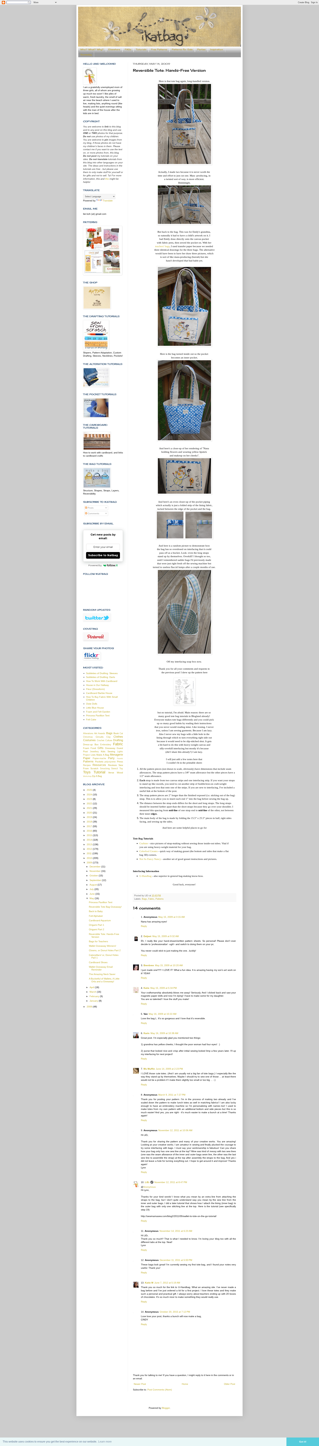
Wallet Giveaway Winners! (102, 946)
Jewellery (94, 751)
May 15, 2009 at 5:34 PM (163, 988)
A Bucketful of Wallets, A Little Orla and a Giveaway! (104, 980)
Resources (99, 765)
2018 (90, 821)
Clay (108, 737)
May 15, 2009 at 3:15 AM (171, 917)
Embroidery (105, 744)
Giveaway (110, 748)
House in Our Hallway (97, 685)
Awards (101, 733)
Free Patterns (159, 49)
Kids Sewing (108, 751)
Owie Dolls (91, 703)
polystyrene (110, 762)
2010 (90, 858)
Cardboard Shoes (98, 962)
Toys (87, 772)
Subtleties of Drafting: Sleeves (102, 673)
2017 (90, 826)
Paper (86, 758)
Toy (121, 768)
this (107, 178)
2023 (90, 799)
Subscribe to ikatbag (103, 555)
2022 (90, 803)
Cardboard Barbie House (99, 693)
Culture (108, 740)
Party (111, 758)
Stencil (114, 768)
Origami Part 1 (96, 925)
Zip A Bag (97, 776)
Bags (144, 899)
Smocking (105, 768)
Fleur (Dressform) (95, 689)
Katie (146, 988)
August (94, 884)
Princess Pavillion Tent (97, 715)
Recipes (87, 765)
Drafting (118, 740)
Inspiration (216, 49)
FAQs (128, 49)
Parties (201, 49)
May (92, 898)
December (95, 866)
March (93, 991)
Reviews (112, 765)
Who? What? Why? (92, 49)
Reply (144, 926)
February (95, 996)
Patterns (160, 899)
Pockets (99, 761)
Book (116, 733)
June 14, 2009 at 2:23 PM (169, 1068)
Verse (111, 772)
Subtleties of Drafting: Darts (100, 677)
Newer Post (140, 1384)
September (96, 880)
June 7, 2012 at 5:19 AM (167, 1282)
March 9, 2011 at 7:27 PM (171, 1094)
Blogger (166, 1408)
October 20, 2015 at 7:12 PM (175, 1311)
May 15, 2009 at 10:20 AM (169, 965)
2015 (90, 835)
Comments (93, 513)
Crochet (100, 740)
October (94, 875)
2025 (90, 790)
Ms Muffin (149, 1068)
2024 (90, 794)
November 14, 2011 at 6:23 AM (176, 1231)
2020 (90, 812)
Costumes (89, 740)
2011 (89, 853)
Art (95, 733)
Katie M (149, 1282)
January (94, 1000)
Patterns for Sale (182, 49)
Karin (147, 1033)
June (92, 893)
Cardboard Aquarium (100, 920)
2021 (90, 808)
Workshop (87, 776)
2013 (90, 844)
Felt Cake (91, 719)
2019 (90, 817)
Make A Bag (102, 754)
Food (93, 748)
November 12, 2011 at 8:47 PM (170, 1182)
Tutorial (99, 772)
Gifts (101, 748)
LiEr (147, 1182)
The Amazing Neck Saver (102, 974)
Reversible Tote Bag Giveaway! (105, 906)
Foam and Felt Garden (98, 711)
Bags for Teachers (98, 941)
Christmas (88, 737)
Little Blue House (95, 707)
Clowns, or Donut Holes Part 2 (105, 950)
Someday (86, 54)
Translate (108, 200)
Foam (86, 748)
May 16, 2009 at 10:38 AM (164, 1033)
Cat (121, 733)
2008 (90, 1006)
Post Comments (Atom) (159, 1389)
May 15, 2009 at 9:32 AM (165, 936)
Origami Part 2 (96, 929)
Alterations (88, 733)
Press (120, 761)
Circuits (100, 736)
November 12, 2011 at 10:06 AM (175, 1130)
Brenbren (149, 965)
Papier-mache (99, 758)
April (92, 987)
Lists (93, 754)
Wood (120, 772)
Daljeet (147, 936)
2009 (90, 862)
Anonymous (149, 1187)
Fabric (151, 899)
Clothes (118, 736)
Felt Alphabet (96, 916)
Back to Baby (96, 911)
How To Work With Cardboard (101, 681)
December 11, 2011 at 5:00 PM (176, 1260)
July (92, 889)
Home (185, 1384)
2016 (90, 830)
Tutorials (141, 49)
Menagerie (116, 754)
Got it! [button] (302, 1441)
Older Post (229, 1384)
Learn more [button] (105, 1441)
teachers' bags (162, 246)
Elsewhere (114, 49)
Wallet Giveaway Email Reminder (101, 968)
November (95, 871)
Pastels (120, 758)
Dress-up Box (91, 744)
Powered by (95, 565)
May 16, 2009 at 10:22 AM (162, 1014)
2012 (90, 849)
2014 (90, 839)
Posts (90, 507)
